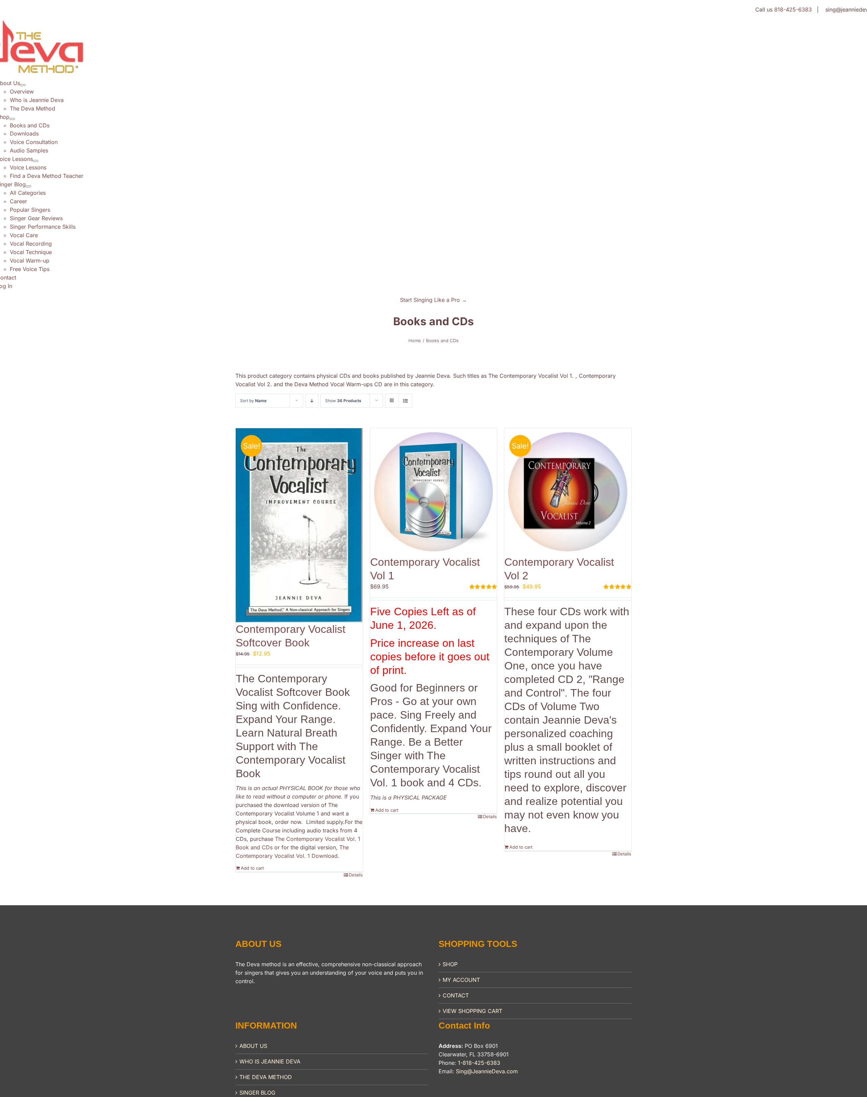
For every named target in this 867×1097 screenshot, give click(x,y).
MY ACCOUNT (461, 979)
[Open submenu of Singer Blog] (28, 186)
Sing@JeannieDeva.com (487, 1071)
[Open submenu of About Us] (22, 85)
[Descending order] (311, 401)
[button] (433, 299)
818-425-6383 (793, 9)
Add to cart (252, 868)
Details (356, 874)
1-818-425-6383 (479, 1062)
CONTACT (456, 995)
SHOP (450, 964)
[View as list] (405, 400)
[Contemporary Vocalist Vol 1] (433, 491)
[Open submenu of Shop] (12, 119)
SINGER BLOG (257, 1092)
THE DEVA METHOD (265, 1077)
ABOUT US (253, 1045)
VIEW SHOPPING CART (472, 1011)
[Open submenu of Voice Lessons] (35, 161)
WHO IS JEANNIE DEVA (269, 1061)
